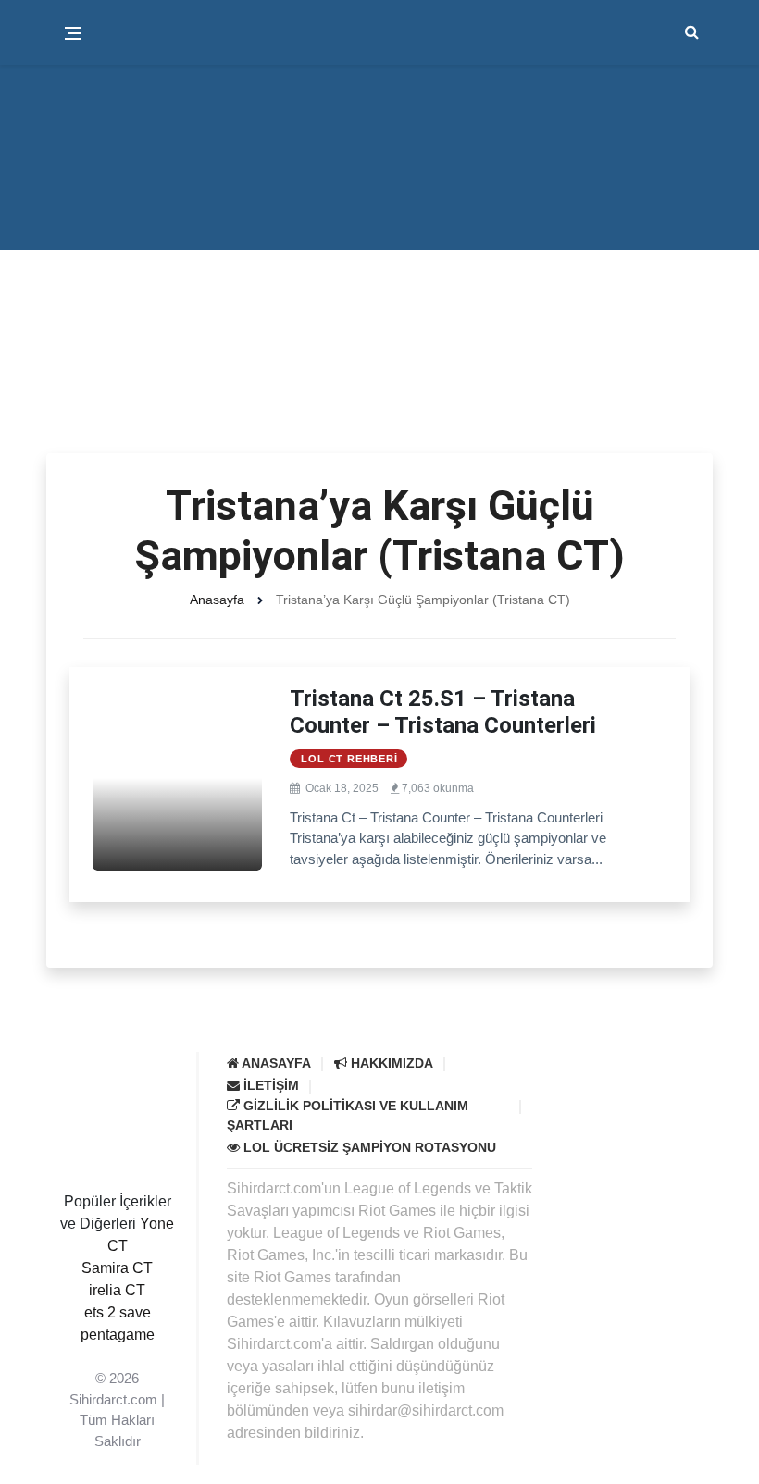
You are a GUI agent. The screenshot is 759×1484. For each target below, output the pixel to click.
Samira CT (117, 1268)
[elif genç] (117, 1357)
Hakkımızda (390, 1063)
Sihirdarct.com (113, 1399)
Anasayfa (217, 599)
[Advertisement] (379, 314)
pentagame (118, 1334)
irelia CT (117, 1290)
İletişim (269, 1085)
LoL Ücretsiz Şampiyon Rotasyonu (368, 1147)
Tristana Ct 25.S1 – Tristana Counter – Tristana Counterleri (443, 712)
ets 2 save (117, 1312)
